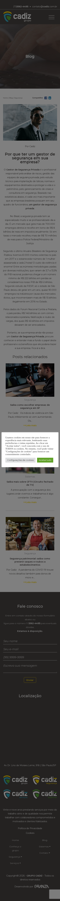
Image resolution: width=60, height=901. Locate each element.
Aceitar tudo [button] (45, 460)
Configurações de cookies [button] (20, 460)
